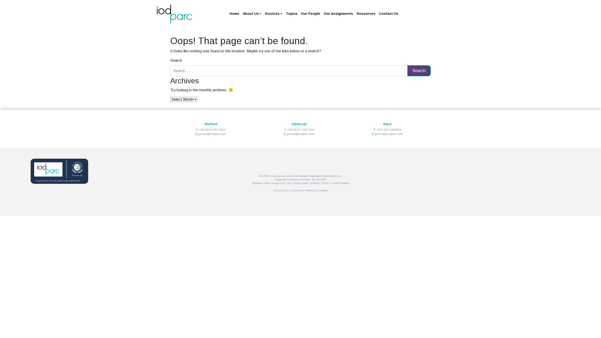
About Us (251, 13)
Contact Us (388, 13)
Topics (291, 13)
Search (176, 60)
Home (234, 13)
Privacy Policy (281, 190)
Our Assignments (338, 13)
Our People (310, 13)
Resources (366, 13)
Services (272, 13)
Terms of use (297, 190)
